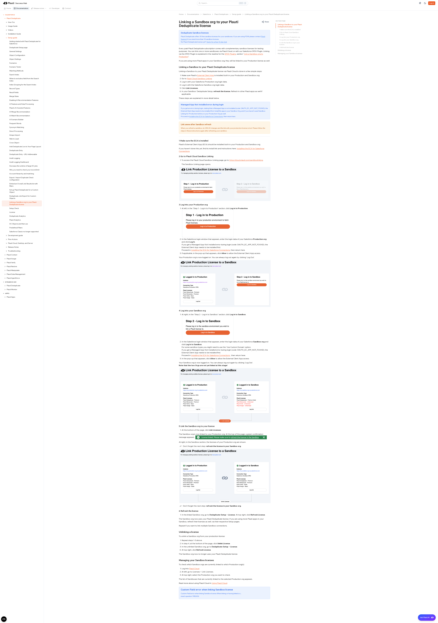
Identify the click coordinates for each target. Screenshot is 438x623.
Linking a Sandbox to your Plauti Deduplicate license (290, 25)
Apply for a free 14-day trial (217, 42)
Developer (56, 8)
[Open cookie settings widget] (4, 619)
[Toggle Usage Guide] (6, 26)
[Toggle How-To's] (6, 22)
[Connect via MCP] (420, 3)
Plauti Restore (12, 266)
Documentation (22, 8)
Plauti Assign (11, 259)
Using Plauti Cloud (219, 583)
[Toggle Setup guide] (6, 38)
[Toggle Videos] (6, 30)
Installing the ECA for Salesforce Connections (206, 116)
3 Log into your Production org (289, 37)
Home (8, 8)
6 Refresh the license (286, 47)
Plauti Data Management (16, 274)
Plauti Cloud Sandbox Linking (199, 78)
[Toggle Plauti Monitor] (5, 289)
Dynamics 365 (10, 282)
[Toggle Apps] (4, 293)
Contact (68, 8)
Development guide (15, 235)
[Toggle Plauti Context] (5, 255)
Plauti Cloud (194, 568)
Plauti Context (12, 255)
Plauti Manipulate (13, 270)
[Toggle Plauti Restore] (5, 266)
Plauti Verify (11, 263)
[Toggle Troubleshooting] (6, 251)
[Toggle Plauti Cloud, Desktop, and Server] (6, 243)
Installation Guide (14, 34)
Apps (7, 293)
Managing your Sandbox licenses (290, 53)
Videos (10, 30)
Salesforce (10, 15)
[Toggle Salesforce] (4, 15)
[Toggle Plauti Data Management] (5, 274)
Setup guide (12, 38)
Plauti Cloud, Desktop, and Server (20, 243)
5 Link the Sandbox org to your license (289, 43)
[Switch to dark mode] (425, 3)
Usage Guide (12, 26)
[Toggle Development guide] (6, 235)
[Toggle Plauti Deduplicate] (5, 18)
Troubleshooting (14, 251)
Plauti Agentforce (13, 278)
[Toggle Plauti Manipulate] (5, 270)
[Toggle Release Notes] (6, 247)
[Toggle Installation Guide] (6, 34)
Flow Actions (13, 239)
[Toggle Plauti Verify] (5, 263)
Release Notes (13, 247)
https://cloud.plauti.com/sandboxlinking (246, 160)
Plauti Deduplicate (14, 18)
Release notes (39, 8)
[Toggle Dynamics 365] (4, 282)
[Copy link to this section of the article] (236, 67)
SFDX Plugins (230, 54)
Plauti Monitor (12, 289)
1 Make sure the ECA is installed (289, 29)
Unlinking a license (284, 50)
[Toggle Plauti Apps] (5, 297)
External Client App (205, 75)
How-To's (11, 22)
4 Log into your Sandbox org (288, 40)
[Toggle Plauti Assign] (5, 259)
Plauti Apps (11, 297)
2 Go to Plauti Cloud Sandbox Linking (289, 33)
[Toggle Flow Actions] (6, 239)
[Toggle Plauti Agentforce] (5, 278)
